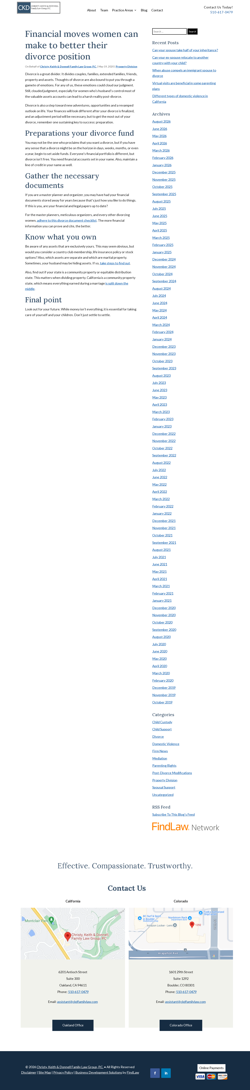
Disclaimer (28, 1072)
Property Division (126, 66)
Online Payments (211, 1068)
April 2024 (159, 317)
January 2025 (161, 252)
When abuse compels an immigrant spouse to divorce (184, 73)
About (91, 10)
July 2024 (159, 296)
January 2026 (161, 165)
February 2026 (162, 158)
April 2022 (159, 492)
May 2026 (159, 136)
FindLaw (133, 1072)
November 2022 (164, 441)
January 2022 (161, 513)
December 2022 (164, 434)
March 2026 (161, 150)
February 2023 (162, 419)
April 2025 (159, 230)
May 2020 (159, 659)
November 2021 (164, 528)
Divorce (158, 736)
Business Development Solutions (98, 1072)
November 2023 (164, 354)
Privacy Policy (63, 1072)
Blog (144, 10)
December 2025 (164, 172)
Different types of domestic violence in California (180, 99)
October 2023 (162, 361)
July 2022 (159, 470)
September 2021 (164, 543)
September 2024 (164, 281)
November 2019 (164, 695)
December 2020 (164, 608)
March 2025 (161, 238)
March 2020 (161, 673)
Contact (157, 10)
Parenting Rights (164, 765)
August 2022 (161, 463)
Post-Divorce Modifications (172, 773)
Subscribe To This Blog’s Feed (173, 814)
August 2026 (161, 121)
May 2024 (159, 310)
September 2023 (164, 368)
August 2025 (161, 201)
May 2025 (159, 223)
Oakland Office (72, 1025)
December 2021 (164, 521)
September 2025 (164, 194)
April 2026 (159, 143)
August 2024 (161, 288)
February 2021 (162, 593)
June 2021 (159, 564)
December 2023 (164, 347)
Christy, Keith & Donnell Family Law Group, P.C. (68, 66)
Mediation (159, 758)
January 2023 (161, 426)
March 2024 (161, 325)
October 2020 (162, 622)
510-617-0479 (221, 12)
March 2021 (161, 586)
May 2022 (159, 484)
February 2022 (162, 506)
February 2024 (162, 332)
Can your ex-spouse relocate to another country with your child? (180, 60)
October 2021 (162, 535)
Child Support (162, 729)
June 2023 (159, 390)
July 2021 (159, 557)
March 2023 (161, 412)
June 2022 (159, 477)
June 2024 (159, 303)
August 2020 (161, 637)
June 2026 (159, 129)
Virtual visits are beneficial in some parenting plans (184, 86)
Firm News (160, 751)
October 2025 (162, 187)
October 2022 (162, 448)
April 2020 (159, 666)
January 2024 (161, 339)
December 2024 (164, 259)
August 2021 (161, 550)
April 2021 (159, 579)
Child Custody (162, 722)
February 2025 (162, 245)
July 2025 (159, 208)
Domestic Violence (165, 744)
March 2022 (161, 499)
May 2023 (159, 397)
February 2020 (162, 680)
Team (104, 10)
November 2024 (164, 267)
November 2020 (164, 615)
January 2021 (161, 600)
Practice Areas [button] (122, 10)
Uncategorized (162, 795)
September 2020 (164, 630)
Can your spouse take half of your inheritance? (185, 50)
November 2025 (164, 179)
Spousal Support (163, 787)
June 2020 (159, 651)
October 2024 (162, 274)
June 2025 (159, 216)
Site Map (44, 1072)
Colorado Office (181, 1025)
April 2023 (159, 404)
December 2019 (164, 688)
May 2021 (159, 571)
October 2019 (162, 702)
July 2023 (159, 383)
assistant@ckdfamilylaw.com (77, 1002)
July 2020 (159, 644)
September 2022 (164, 455)
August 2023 (161, 375)
